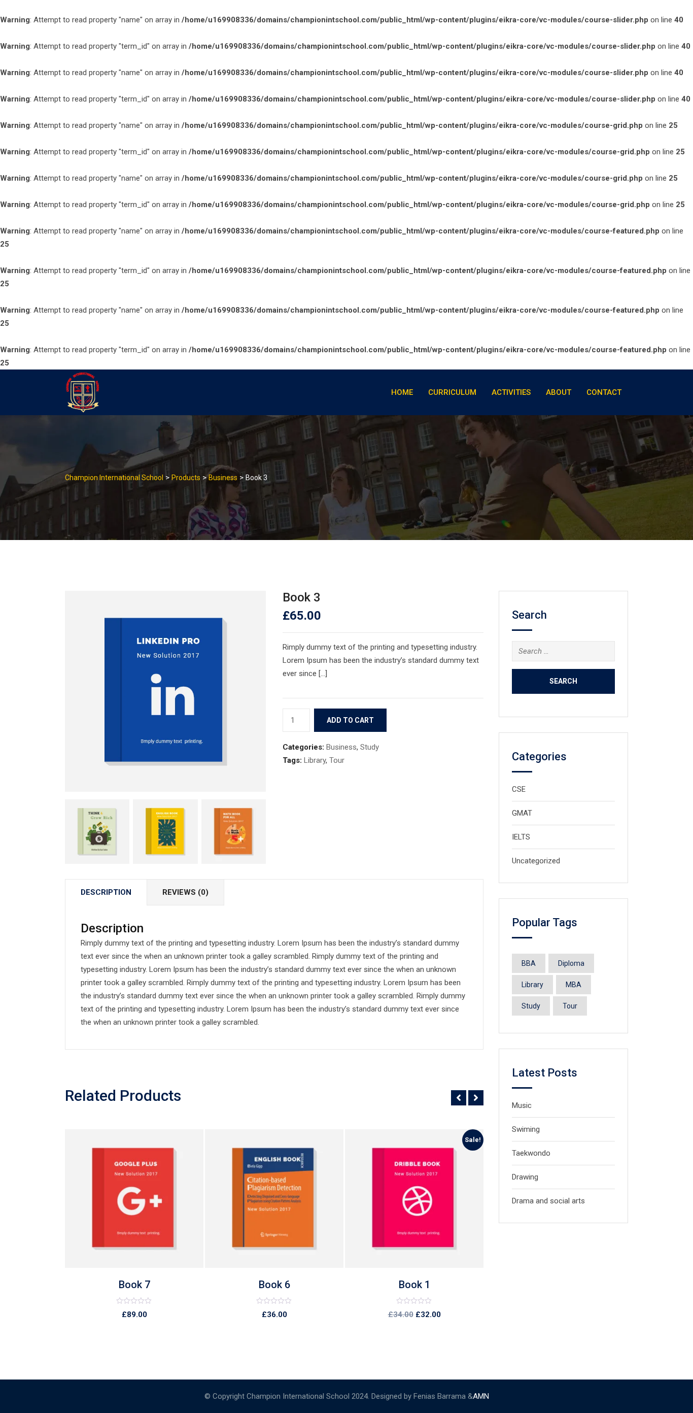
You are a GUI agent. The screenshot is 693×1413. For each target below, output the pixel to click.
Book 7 (134, 1285)
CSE (519, 789)
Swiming (526, 1129)
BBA (529, 963)
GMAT (522, 813)
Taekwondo (531, 1153)
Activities (511, 392)
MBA (573, 985)
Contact (603, 392)
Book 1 (414, 1285)
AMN (481, 1396)
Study (369, 747)
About (558, 392)
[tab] (106, 892)
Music (522, 1105)
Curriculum (452, 392)
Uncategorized (536, 860)
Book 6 (274, 1285)
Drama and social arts (548, 1200)
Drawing (525, 1177)
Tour (336, 760)
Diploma (571, 963)
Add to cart (350, 720)
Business (341, 747)
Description (106, 892)
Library (315, 760)
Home (402, 392)
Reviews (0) (185, 892)
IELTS (521, 837)
